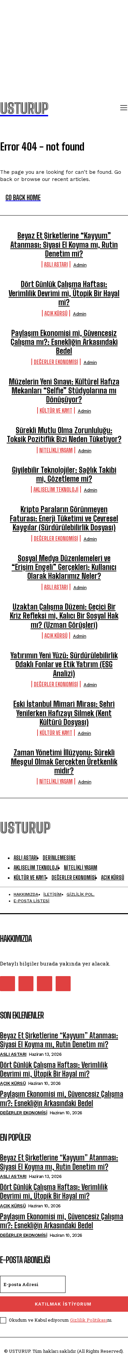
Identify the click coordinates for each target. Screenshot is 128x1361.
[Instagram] (25, 983)
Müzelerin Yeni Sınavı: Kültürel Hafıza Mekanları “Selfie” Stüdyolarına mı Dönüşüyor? (64, 390)
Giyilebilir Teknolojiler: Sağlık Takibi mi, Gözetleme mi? (64, 474)
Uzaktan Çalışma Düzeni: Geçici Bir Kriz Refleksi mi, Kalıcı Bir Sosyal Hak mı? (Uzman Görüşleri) (64, 616)
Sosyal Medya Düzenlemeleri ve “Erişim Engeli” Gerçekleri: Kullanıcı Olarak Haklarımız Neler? (64, 567)
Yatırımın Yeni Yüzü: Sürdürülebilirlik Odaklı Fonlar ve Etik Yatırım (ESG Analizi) (64, 664)
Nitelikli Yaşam (56, 450)
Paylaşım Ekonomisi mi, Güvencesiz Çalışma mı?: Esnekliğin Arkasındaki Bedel (64, 342)
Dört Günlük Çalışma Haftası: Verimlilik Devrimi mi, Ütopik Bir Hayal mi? (64, 293)
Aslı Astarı (56, 264)
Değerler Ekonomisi (56, 362)
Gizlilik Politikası (88, 1320)
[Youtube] (63, 983)
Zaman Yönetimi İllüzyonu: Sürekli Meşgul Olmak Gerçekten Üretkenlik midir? (64, 761)
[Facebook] (7, 983)
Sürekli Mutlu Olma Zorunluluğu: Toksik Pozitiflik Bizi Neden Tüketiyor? (64, 435)
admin (80, 265)
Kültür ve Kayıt (56, 410)
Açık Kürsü (56, 313)
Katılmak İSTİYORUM (63, 1304)
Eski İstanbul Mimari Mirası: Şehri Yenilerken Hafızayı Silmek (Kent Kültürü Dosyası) (64, 713)
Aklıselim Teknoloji (56, 489)
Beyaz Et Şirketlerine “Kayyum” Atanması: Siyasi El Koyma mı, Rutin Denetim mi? (64, 244)
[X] (44, 983)
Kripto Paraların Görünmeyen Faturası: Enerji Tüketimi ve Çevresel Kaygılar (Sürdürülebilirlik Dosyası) (64, 518)
